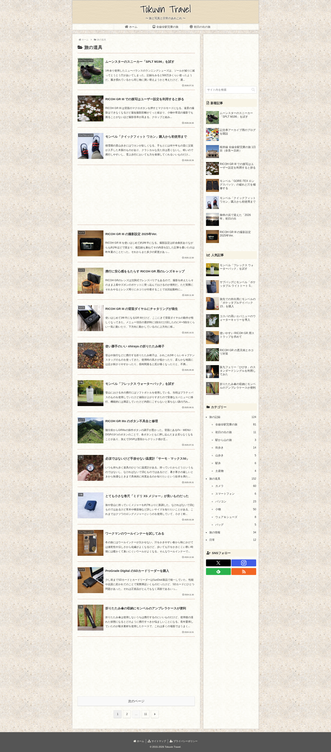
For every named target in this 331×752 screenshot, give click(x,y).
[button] (253, 90)
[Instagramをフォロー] (243, 562)
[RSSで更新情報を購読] (243, 571)
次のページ (136, 701)
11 (145, 714)
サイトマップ (158, 741)
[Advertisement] (136, 195)
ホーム (140, 741)
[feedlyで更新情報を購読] (218, 571)
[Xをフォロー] (218, 562)
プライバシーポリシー (185, 741)
